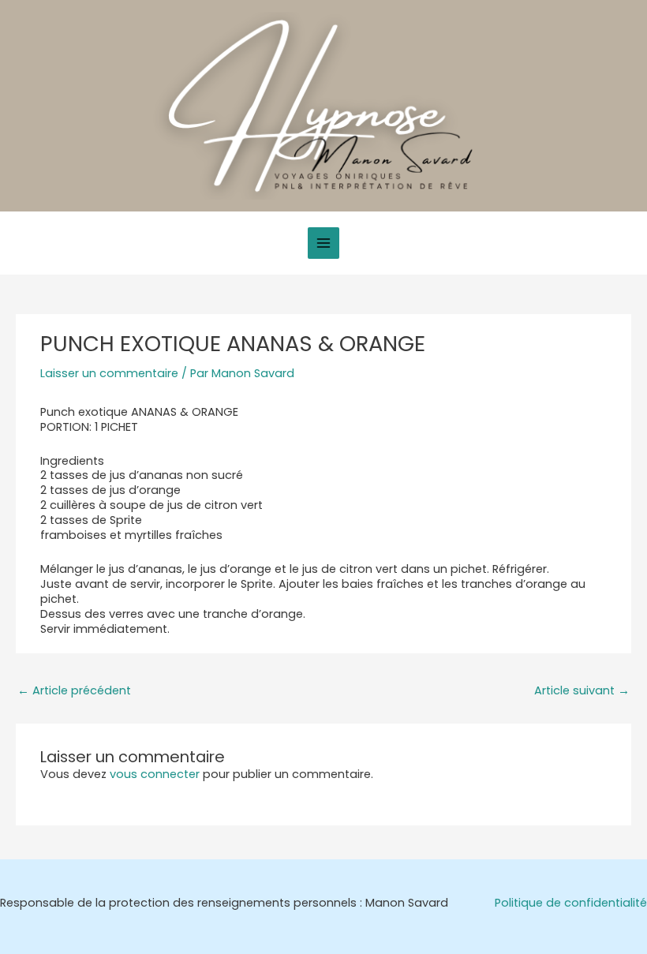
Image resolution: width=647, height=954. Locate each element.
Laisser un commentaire (109, 373)
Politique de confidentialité (571, 903)
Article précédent (74, 690)
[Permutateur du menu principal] (323, 243)
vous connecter (155, 774)
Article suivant (582, 690)
